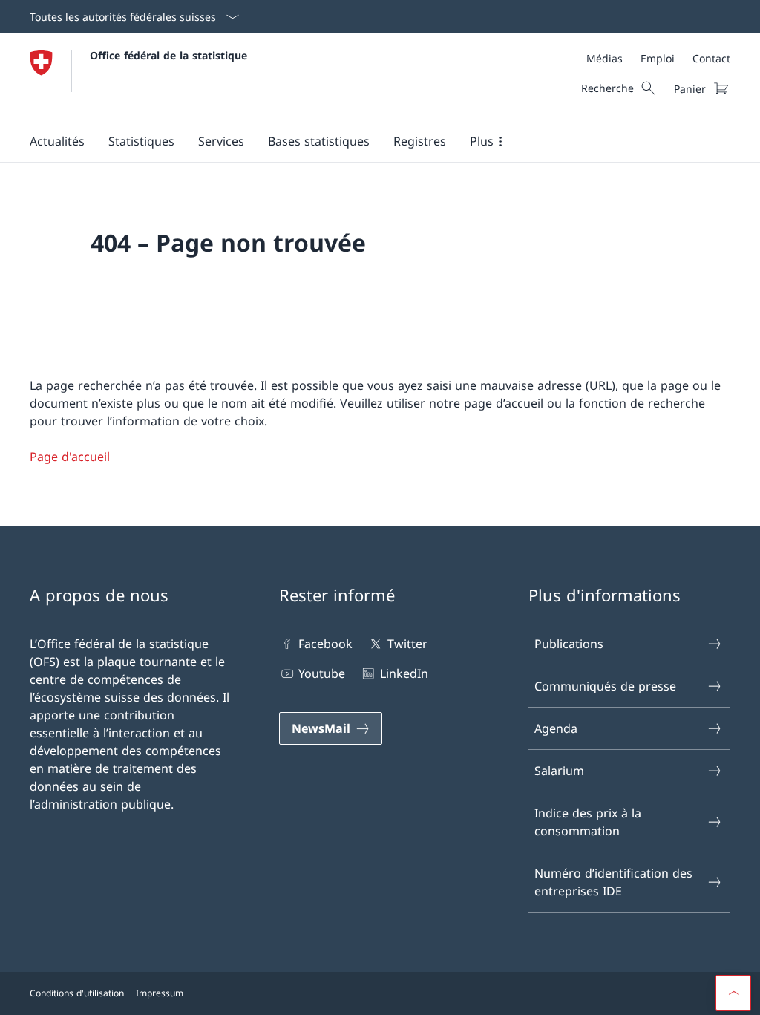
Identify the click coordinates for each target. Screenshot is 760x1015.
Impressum (159, 993)
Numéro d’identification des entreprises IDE (613, 882)
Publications (568, 644)
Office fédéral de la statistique (168, 55)
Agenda (555, 728)
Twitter (407, 644)
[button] (57, 141)
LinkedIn (404, 673)
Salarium (559, 771)
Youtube (321, 673)
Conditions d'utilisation (77, 993)
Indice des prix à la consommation (587, 822)
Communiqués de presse (605, 686)
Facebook (325, 644)
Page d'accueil (70, 456)
